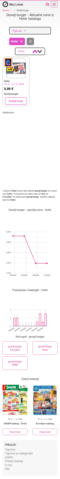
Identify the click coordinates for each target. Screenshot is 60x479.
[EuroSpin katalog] (45, 400)
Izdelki (9, 457)
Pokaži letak (15, 431)
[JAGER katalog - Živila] (15, 400)
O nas (8, 465)
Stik (7, 469)
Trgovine (10, 449)
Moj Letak (16, 4)
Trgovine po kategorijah (19, 453)
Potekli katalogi (14, 461)
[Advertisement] (30, 144)
